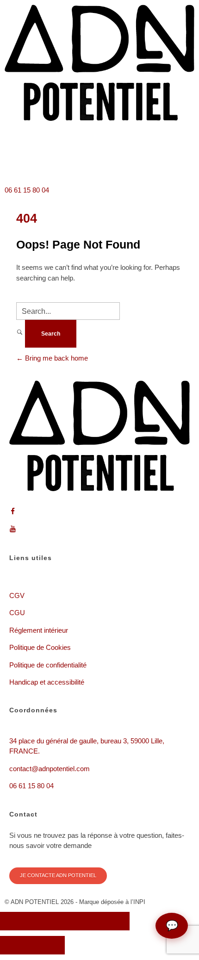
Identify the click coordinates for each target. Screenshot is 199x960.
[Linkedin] (91, 161)
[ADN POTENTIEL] (99, 63)
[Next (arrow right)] (48, 945)
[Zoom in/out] (113, 921)
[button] (99, 135)
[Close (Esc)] (16, 921)
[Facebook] (16, 161)
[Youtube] (41, 161)
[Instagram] (66, 161)
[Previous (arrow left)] (16, 945)
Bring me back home (55, 358)
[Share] (48, 921)
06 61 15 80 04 (27, 190)
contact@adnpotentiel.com (49, 769)
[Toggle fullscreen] (81, 921)
